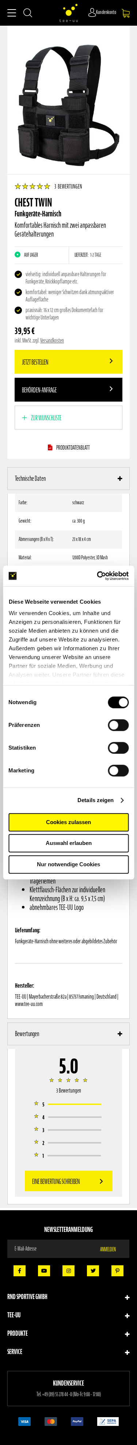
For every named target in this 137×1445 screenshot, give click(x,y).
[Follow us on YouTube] (44, 1270)
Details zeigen (95, 800)
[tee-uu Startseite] (68, 13)
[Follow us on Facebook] (20, 1270)
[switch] (118, 726)
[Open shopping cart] (126, 13)
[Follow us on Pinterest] (117, 1270)
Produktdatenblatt (73, 447)
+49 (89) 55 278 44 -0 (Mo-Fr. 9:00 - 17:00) (71, 1394)
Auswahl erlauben (69, 843)
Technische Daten (30, 478)
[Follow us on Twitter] (93, 1270)
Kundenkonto (106, 12)
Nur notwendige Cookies (68, 864)
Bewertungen (27, 1033)
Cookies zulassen (68, 822)
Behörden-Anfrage (39, 390)
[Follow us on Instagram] (68, 1270)
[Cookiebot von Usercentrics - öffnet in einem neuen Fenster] (97, 576)
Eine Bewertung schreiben (56, 1181)
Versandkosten (52, 340)
